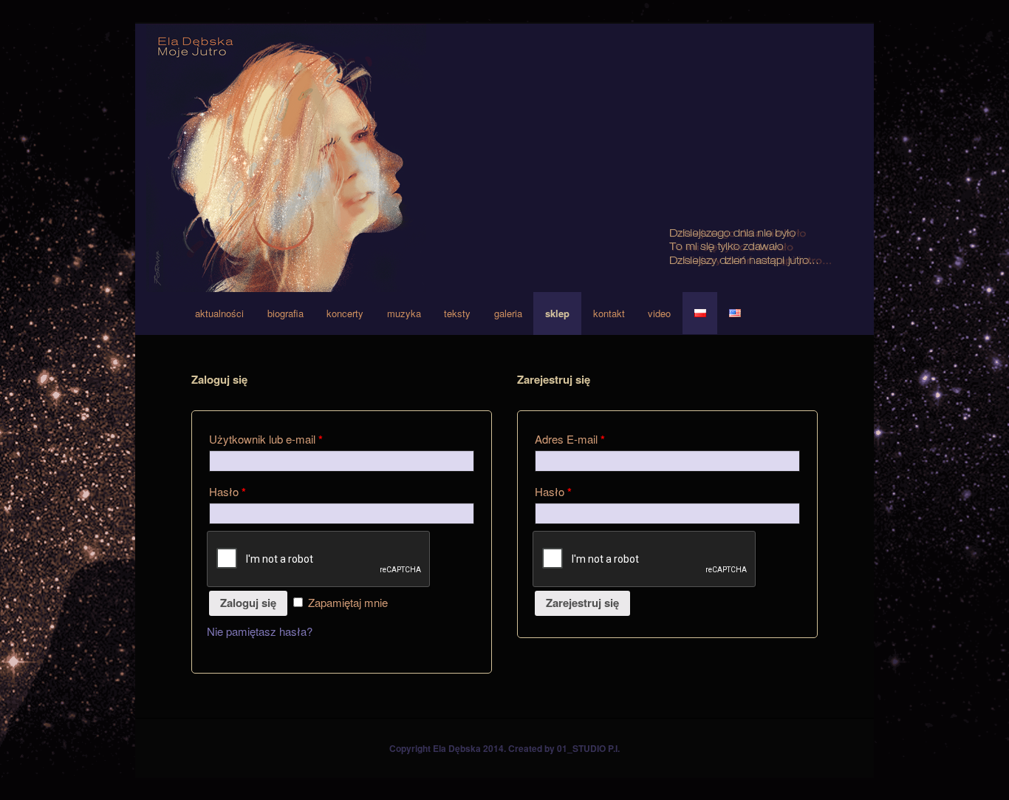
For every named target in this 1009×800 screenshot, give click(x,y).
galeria (508, 313)
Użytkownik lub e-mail (266, 439)
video (659, 313)
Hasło (227, 492)
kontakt (609, 313)
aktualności (219, 313)
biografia (285, 313)
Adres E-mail (570, 439)
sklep (557, 313)
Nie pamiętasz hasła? (259, 631)
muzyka (404, 313)
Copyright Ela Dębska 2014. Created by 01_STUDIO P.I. (504, 748)
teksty (457, 313)
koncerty (344, 313)
